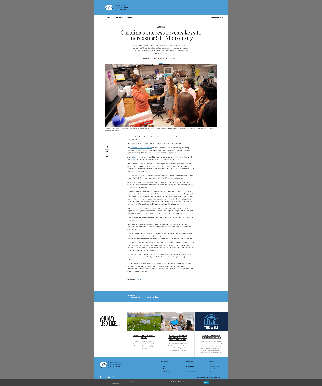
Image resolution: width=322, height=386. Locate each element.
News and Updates (216, 17)
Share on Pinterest (107, 147)
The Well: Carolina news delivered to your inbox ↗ (211, 337)
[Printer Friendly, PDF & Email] (107, 156)
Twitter (104, 377)
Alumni (212, 361)
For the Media (164, 368)
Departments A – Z (190, 366)
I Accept (206, 382)
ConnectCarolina (165, 364)
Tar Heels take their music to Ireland (144, 337)
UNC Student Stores (191, 371)
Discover (119, 17)
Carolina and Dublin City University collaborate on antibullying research (177, 338)
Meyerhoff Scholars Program (157, 166)
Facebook (100, 377)
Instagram (113, 377)
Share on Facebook (107, 138)
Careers (163, 366)
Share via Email (107, 151)
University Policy (214, 366)
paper (134, 157)
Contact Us (213, 364)
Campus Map (189, 364)
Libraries (188, 368)
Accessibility (164, 361)
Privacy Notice (115, 383)
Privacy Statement (166, 371)
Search (129, 17)
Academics (140, 279)
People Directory (214, 368)
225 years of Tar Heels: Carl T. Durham (143, 297)
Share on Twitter (107, 142)
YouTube (109, 377)
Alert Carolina (189, 361)
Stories (107, 17)
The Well (212, 371)
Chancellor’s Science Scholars (141, 148)
